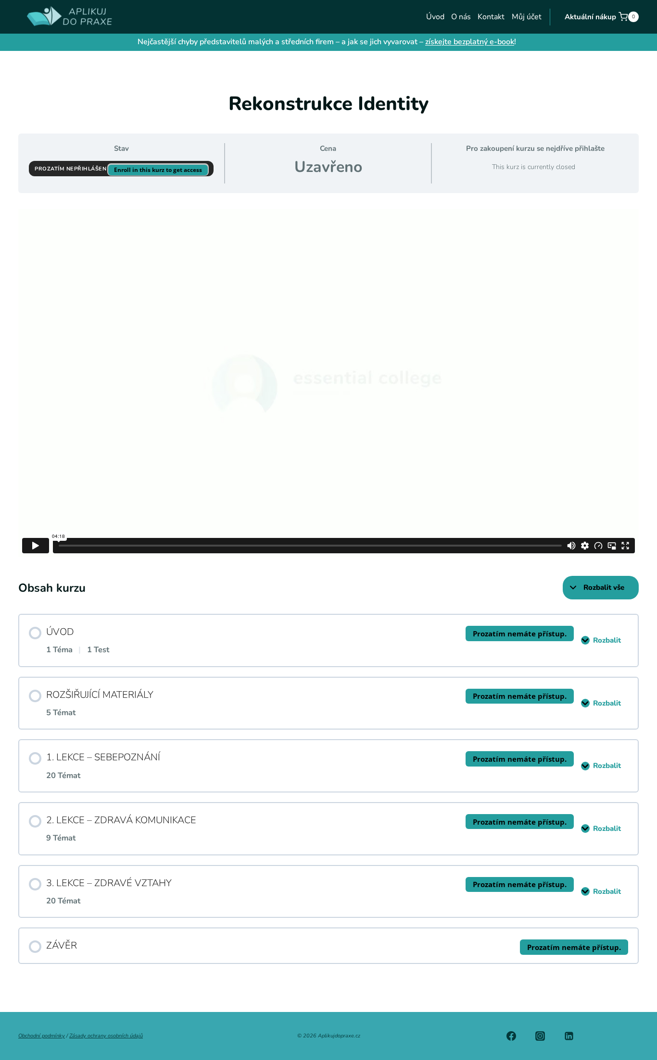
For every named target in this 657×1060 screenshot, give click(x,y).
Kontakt (491, 17)
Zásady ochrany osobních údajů (106, 1035)
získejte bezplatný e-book (469, 42)
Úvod (435, 17)
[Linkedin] (569, 1036)
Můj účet (527, 17)
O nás (461, 17)
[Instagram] (540, 1036)
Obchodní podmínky (41, 1035)
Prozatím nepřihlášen (71, 168)
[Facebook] (511, 1036)
